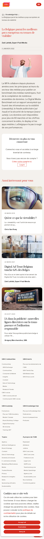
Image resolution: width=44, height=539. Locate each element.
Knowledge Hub (12, 14)
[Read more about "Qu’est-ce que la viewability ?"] (22, 210)
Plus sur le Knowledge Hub (32, 411)
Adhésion (26, 445)
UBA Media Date (28, 373)
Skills (3, 480)
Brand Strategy (7, 448)
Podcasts (26, 420)
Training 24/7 (7, 430)
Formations (5, 411)
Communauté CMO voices (12, 399)
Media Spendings (30, 470)
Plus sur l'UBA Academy (11, 414)
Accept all (22, 522)
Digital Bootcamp (8, 423)
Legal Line (27, 461)
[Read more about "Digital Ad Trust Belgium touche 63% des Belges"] (22, 260)
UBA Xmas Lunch (28, 376)
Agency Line (28, 473)
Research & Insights (8, 476)
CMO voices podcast (10, 395)
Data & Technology (9, 383)
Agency (4, 442)
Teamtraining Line (30, 467)
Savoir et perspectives (30, 417)
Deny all (22, 531)
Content (5, 380)
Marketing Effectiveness (10, 464)
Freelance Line (29, 457)
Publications (27, 414)
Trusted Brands (7, 470)
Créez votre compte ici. (22, 162)
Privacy (4, 473)
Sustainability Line (30, 476)
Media (5, 386)
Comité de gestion (29, 483)
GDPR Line (27, 464)
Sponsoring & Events (8, 483)
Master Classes (8, 417)
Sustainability (6, 486)
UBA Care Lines (28, 451)
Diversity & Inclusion (8, 457)
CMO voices (6, 392)
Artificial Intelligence (8, 445)
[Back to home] (6, 4)
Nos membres (27, 480)
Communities (6, 364)
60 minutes (6, 426)
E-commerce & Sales (9, 461)
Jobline (25, 448)
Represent (26, 442)
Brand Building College (10, 420)
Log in (22, 165)
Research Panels (8, 389)
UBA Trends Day (28, 370)
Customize (22, 527)
